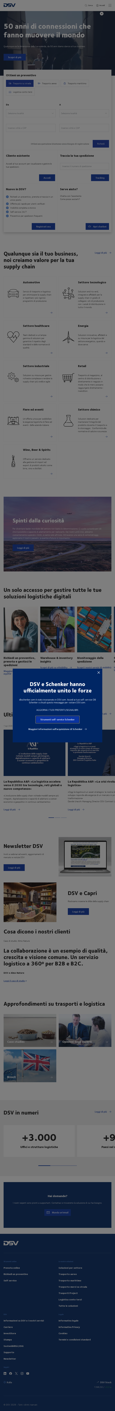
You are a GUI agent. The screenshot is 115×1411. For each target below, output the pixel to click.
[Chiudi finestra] (98, 672)
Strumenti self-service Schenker (57, 719)
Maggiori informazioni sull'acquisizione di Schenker (55, 729)
